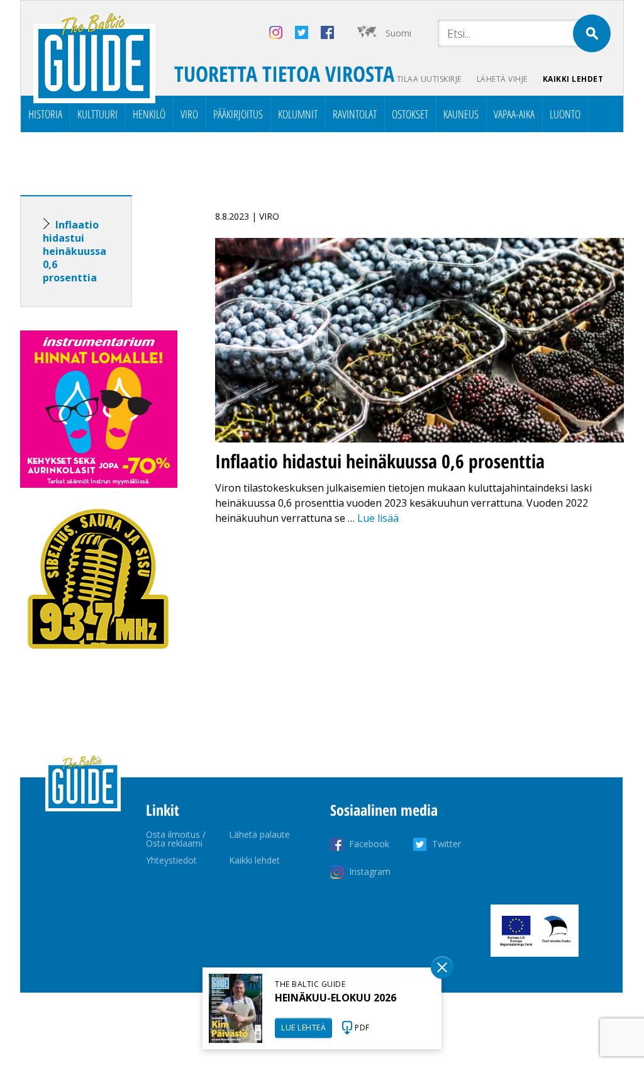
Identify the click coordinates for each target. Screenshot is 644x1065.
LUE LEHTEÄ (303, 1027)
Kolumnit (298, 113)
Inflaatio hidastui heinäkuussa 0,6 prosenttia (74, 251)
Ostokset (410, 113)
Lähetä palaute (259, 834)
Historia (45, 113)
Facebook (369, 844)
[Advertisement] (98, 872)
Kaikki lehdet (573, 79)
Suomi (398, 33)
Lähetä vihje (502, 79)
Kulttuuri (97, 113)
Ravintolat (355, 113)
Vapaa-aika (514, 113)
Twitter (446, 844)
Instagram (370, 871)
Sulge (442, 967)
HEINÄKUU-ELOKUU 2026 (335, 998)
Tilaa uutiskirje (429, 79)
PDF (362, 1027)
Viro (189, 113)
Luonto (565, 113)
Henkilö (149, 113)
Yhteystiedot (171, 860)
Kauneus (461, 113)
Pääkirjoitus (238, 113)
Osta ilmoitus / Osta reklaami (176, 838)
